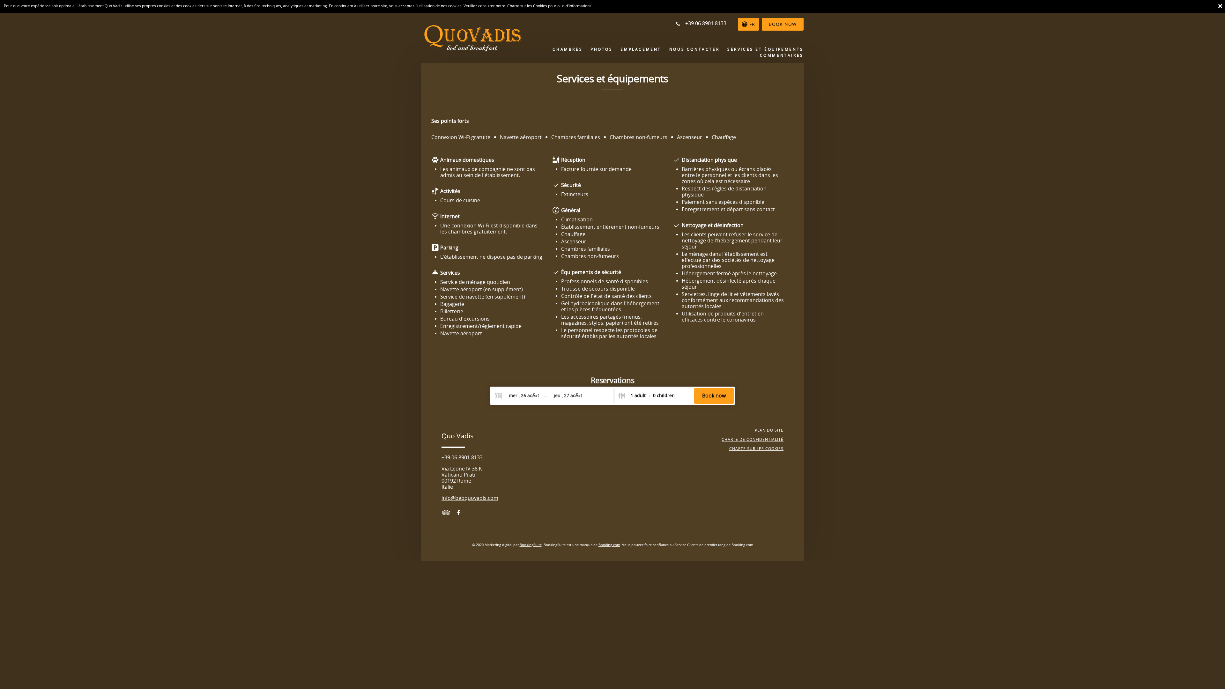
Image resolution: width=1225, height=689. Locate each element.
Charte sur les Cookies (527, 6)
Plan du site (769, 430)
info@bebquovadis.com (470, 498)
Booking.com (609, 545)
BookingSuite (531, 545)
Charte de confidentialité (752, 439)
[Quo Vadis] (468, 37)
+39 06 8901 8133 (462, 458)
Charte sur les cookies (756, 449)
